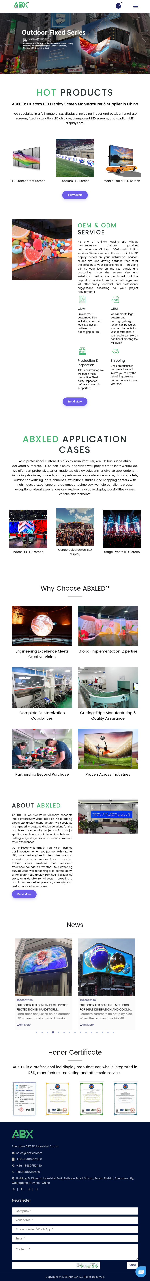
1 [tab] (36, 1032)
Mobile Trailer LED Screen (120, 181)
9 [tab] (80, 1032)
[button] (4, 42)
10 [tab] (86, 1032)
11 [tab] (91, 1032)
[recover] (140, 1271)
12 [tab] (97, 1032)
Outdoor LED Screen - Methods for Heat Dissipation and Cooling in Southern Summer (106, 1009)
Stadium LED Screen (73, 181)
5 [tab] (58, 1032)
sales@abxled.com (29, 1153)
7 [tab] (69, 1032)
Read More (75, 401)
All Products (75, 195)
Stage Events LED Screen (120, 552)
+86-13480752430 (29, 1159)
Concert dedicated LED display (73, 552)
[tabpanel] (43, 984)
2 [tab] (42, 1032)
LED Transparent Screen (26, 181)
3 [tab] (47, 1032)
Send (132, 1265)
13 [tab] (102, 1032)
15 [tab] (113, 1032)
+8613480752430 (28, 1172)
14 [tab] (108, 1032)
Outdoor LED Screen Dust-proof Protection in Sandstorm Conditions (42, 1009)
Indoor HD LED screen (26, 552)
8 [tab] (75, 1032)
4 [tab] (53, 1032)
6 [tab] (64, 1032)
